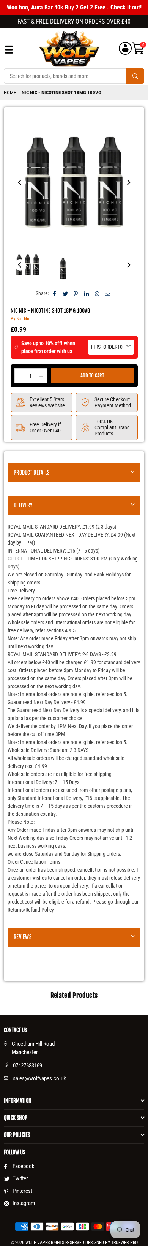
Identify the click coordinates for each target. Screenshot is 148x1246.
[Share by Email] (108, 294)
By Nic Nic (20, 318)
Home (10, 92)
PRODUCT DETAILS (31, 472)
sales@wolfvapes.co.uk (39, 1078)
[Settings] (125, 48)
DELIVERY (23, 505)
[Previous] (20, 182)
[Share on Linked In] (87, 294)
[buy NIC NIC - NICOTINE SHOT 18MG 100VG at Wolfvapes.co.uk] (28, 265)
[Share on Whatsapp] (97, 294)
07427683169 (27, 1065)
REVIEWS (22, 937)
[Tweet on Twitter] (65, 294)
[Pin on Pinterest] (76, 294)
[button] (138, 48)
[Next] (128, 182)
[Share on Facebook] (55, 294)
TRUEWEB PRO (124, 1242)
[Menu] (9, 51)
